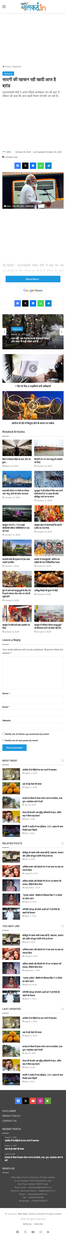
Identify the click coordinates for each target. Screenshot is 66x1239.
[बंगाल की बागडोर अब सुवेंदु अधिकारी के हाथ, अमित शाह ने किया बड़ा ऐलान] (11, 817)
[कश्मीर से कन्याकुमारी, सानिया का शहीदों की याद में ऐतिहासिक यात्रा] (49, 548)
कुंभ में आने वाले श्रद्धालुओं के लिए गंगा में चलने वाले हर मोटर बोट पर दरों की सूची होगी (16, 593)
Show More (32, 279)
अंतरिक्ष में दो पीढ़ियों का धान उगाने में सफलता (39, 769)
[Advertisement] (33, 38)
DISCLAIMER (9, 1111)
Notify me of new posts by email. (22, 740)
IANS (9, 152)
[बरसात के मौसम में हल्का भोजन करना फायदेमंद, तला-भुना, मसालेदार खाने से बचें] (11, 803)
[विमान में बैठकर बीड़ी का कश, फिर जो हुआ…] (17, 448)
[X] (25, 166)
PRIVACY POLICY (11, 1116)
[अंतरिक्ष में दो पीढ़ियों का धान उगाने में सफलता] (11, 774)
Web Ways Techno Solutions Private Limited (39, 1214)
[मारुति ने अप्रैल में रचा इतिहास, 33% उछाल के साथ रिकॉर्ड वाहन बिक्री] (11, 831)
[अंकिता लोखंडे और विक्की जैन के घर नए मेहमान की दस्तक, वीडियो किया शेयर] (11, 885)
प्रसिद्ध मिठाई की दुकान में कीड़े (46, 590)
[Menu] (4, 7)
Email (6, 707)
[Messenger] (33, 166)
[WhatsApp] (40, 166)
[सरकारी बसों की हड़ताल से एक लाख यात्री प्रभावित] (17, 548)
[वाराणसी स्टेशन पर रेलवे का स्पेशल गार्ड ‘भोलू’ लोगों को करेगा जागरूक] (17, 479)
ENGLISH (38, 1224)
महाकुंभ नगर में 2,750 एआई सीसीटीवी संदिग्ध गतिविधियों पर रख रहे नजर (15, 527)
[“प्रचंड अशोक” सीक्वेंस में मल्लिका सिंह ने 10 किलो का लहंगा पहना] (11, 899)
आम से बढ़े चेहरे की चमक (31, 784)
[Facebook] (17, 166)
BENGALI (27, 1224)
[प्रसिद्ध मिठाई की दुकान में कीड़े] (49, 579)
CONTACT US (9, 1121)
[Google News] (33, 290)
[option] (33, 331)
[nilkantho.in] (33, 6)
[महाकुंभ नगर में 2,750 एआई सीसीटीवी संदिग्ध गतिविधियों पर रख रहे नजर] (17, 513)
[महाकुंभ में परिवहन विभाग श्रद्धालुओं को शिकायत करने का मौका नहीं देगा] (49, 613)
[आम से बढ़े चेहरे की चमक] (11, 788)
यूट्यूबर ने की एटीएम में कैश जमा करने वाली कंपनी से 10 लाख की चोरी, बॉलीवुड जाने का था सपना (48, 493)
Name (6, 693)
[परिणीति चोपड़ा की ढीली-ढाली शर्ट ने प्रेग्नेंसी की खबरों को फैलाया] (11, 914)
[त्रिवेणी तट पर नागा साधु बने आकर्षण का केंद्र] (49, 448)
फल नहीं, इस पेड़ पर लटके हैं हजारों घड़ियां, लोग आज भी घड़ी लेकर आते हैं (31, 340)
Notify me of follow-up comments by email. (27, 734)
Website (6, 720)
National (17, 66)
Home (7, 66)
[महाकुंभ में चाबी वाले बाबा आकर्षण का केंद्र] (17, 613)
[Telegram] (48, 166)
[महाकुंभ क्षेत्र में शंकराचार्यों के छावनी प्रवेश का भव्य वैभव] (49, 513)
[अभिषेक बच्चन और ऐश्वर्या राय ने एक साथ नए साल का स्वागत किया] (11, 871)
